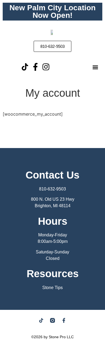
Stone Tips (52, 287)
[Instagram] (46, 67)
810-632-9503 (52, 189)
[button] (95, 67)
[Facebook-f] (35, 67)
